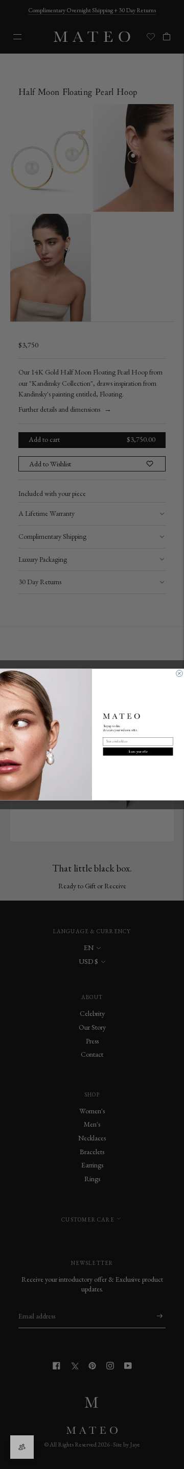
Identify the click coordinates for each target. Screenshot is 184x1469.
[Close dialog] (179, 673)
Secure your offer (138, 752)
